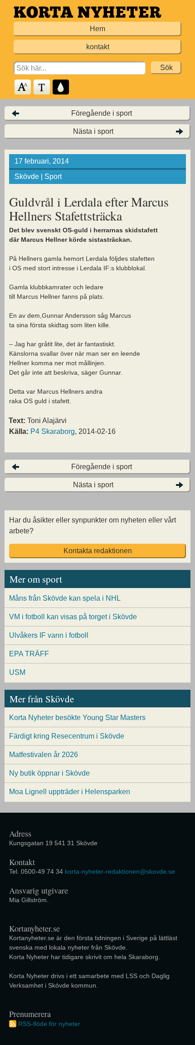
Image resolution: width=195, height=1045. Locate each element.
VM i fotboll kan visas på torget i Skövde (73, 617)
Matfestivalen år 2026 (43, 754)
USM (17, 672)
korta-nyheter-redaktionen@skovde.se (120, 871)
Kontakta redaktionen (97, 551)
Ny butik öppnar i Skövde (49, 773)
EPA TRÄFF (29, 654)
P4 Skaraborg (52, 431)
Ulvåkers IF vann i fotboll (48, 635)
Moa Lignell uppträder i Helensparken (69, 792)
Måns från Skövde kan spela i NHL (65, 598)
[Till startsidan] (87, 12)
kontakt (97, 47)
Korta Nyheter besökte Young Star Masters (77, 717)
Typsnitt (42, 87)
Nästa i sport (93, 131)
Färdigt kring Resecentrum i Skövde (66, 736)
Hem (97, 29)
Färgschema (61, 87)
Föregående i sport (101, 113)
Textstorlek (23, 87)
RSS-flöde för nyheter (49, 1023)
